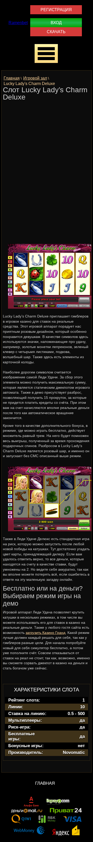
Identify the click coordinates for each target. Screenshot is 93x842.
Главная (45, 783)
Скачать (56, 32)
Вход (56, 22)
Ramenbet (18, 22)
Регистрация (56, 10)
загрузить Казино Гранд (45, 633)
